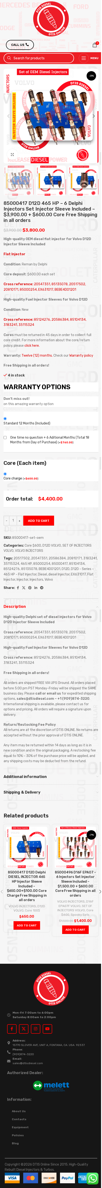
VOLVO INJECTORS (29, 551)
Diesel (42, 574)
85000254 (41, 564)
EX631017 (78, 574)
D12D (66, 569)
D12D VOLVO (51, 546)
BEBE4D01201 (49, 569)
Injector (22, 580)
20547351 (39, 558)
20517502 (22, 558)
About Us (19, 1111)
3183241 (90, 558)
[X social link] (24, 588)
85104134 (77, 564)
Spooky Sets (80, 914)
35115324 (11, 564)
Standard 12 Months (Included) (27, 423)
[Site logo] (51, 19)
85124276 (12, 569)
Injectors (36, 580)
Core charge (21, 478)
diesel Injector (59, 574)
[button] (8, 116)
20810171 (74, 558)
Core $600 (33, 546)
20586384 (57, 558)
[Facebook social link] (18, 588)
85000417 (60, 564)
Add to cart (38, 521)
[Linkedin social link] (36, 588)
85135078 (29, 569)
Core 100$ (32, 910)
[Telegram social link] (42, 588)
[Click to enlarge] (12, 154)
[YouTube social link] (47, 1029)
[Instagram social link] (35, 1029)
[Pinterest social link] (30, 588)
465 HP (26, 564)
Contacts (19, 1119)
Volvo (49, 580)
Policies (18, 1135)
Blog (15, 1143)
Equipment (20, 1127)
